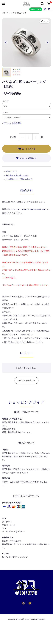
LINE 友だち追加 (36, 9)
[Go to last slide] (6, 42)
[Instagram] (44, 9)
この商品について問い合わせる (19, 179)
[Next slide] (47, 42)
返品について (11, 171)
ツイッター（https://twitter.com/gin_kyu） (29, 209)
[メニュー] (3, 3)
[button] (6, 72)
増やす (35, 137)
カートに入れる (28, 148)
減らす (22, 137)
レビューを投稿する (26, 380)
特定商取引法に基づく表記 (17, 175)
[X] (48, 9)
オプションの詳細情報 (11, 123)
